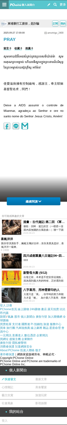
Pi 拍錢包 (37, 324)
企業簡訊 (42, 335)
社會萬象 (7, 403)
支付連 (16, 324)
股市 (17, 316)
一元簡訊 (5, 335)
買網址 (4, 339)
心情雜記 (7, 387)
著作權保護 (7, 354)
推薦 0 (29, 48)
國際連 (25, 324)
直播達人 (18, 335)
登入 (3, 305)
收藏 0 (18, 48)
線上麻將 (36, 327)
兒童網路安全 (23, 346)
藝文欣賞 (7, 395)
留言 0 (7, 48)
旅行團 (10, 327)
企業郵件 (27, 339)
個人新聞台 (28, 316)
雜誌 (46, 327)
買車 (3, 327)
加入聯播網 (55, 316)
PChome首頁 (8, 309)
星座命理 (55, 327)
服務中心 (55, 324)
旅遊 (46, 324)
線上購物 (23, 309)
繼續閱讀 (32, 201)
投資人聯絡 (27, 350)
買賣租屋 (5, 324)
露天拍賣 (53, 309)
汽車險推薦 (23, 327)
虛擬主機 (15, 339)
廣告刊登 (41, 316)
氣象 (11, 316)
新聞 (3, 316)
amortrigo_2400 (55, 32)
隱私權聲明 (19, 342)
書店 (44, 309)
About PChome (9, 350)
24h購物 (35, 309)
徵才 (38, 350)
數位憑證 (30, 335)
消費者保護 (7, 346)
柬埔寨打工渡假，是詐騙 (23, 23)
